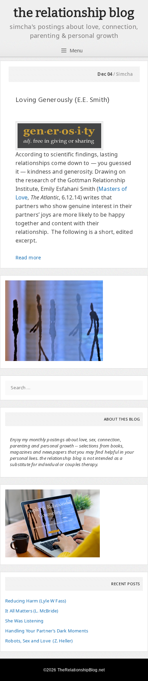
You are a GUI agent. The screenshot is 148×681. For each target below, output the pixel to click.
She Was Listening (24, 621)
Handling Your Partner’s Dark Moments (46, 631)
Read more (28, 257)
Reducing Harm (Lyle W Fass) (35, 601)
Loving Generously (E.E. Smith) (62, 100)
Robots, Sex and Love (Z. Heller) (39, 641)
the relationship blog (73, 12)
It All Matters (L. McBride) (31, 611)
